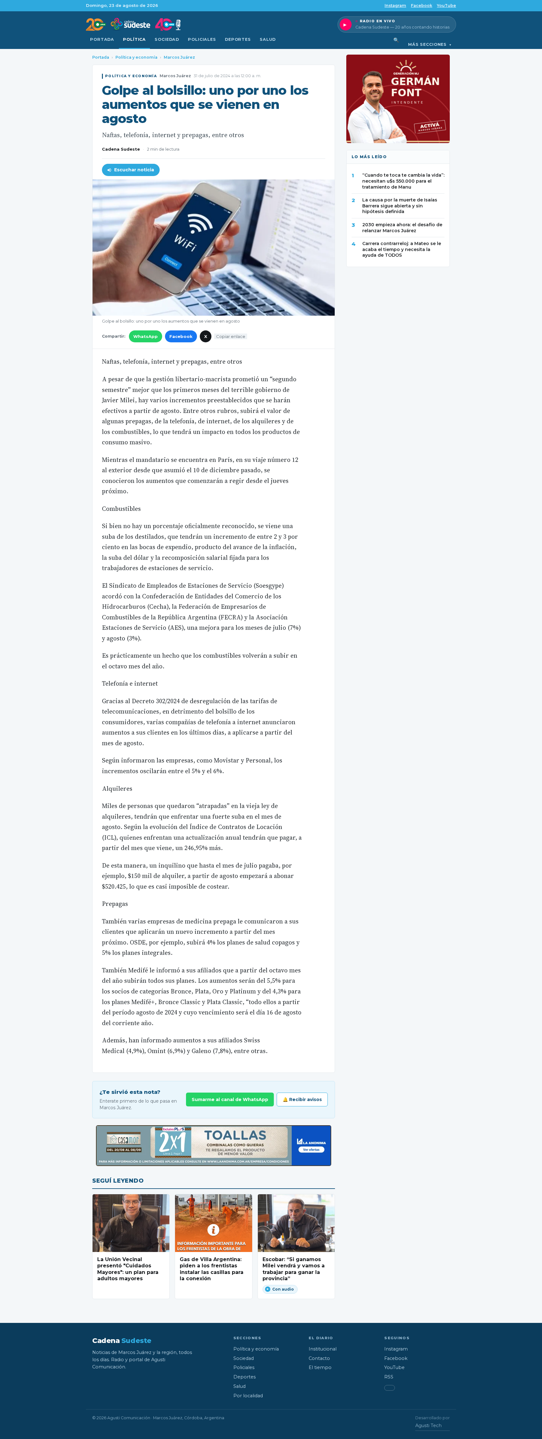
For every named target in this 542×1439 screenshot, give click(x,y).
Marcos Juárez (179, 57)
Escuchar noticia (134, 170)
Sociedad (167, 39)
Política (134, 39)
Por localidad (248, 1396)
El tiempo (320, 1367)
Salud (268, 39)
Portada (102, 39)
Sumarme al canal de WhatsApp (230, 1099)
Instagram (395, 5)
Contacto (319, 1358)
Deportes (238, 39)
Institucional (323, 1349)
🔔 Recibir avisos (302, 1099)
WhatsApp (145, 336)
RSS (388, 1377)
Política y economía (136, 57)
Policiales (202, 39)
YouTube (446, 5)
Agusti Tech (428, 1425)
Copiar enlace (230, 336)
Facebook (421, 5)
